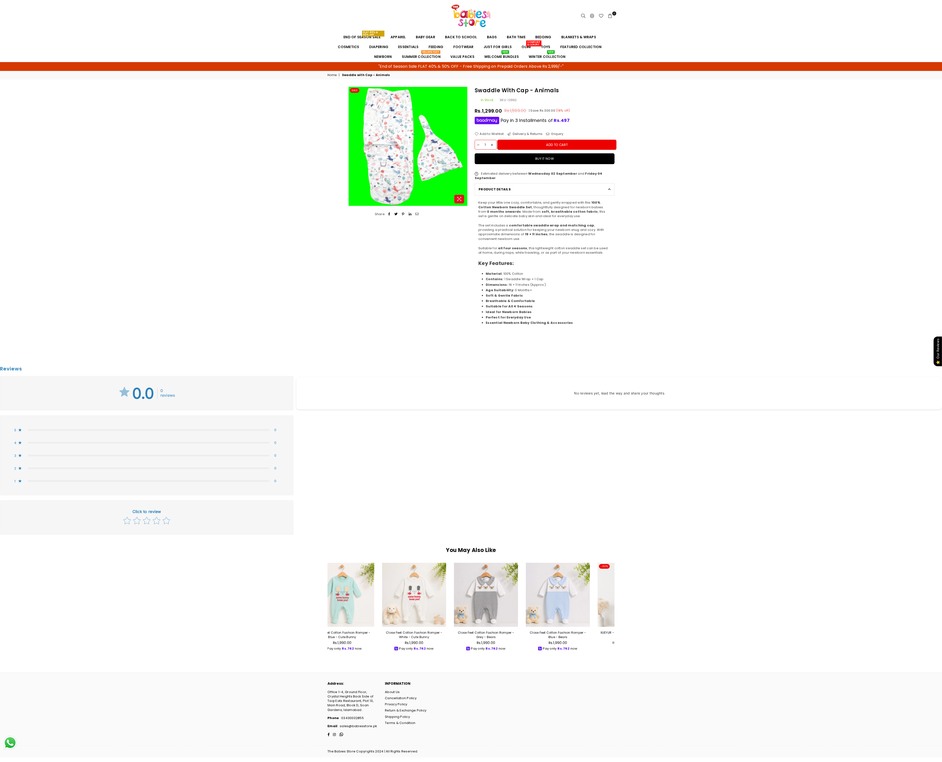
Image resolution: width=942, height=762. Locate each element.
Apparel (398, 37)
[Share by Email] (417, 214)
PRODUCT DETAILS (495, 189)
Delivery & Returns (527, 134)
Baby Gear (425, 37)
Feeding (436, 46)
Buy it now (544, 158)
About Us (392, 692)
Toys (545, 46)
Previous (322, 611)
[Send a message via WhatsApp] (10, 742)
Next (620, 611)
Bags (492, 37)
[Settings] (592, 16)
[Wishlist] (601, 16)
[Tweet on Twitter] (396, 214)
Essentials (408, 46)
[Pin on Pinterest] (403, 214)
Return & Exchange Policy (405, 710)
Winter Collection (547, 55)
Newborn (383, 56)
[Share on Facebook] (389, 214)
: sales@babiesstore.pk (357, 726)
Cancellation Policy (401, 698)
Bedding (543, 37)
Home (332, 75)
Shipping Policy (397, 716)
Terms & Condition (400, 723)
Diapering (378, 46)
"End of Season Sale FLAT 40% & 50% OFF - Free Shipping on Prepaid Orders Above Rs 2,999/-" (471, 66)
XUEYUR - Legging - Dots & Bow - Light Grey (579, 635)
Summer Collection (421, 55)
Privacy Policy (396, 704)
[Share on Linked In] (410, 214)
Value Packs (462, 56)
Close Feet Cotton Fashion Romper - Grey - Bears (435, 635)
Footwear (463, 46)
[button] (146, 429)
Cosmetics (348, 46)
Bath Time (516, 37)
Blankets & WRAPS (578, 37)
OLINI (528, 45)
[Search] (583, 16)
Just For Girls (498, 46)
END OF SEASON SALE (362, 35)
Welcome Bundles (501, 55)
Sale (355, 90)
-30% (553, 566)
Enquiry (557, 134)
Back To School (461, 37)
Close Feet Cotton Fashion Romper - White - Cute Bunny (363, 635)
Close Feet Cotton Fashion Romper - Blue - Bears (507, 635)
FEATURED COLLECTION (581, 46)
